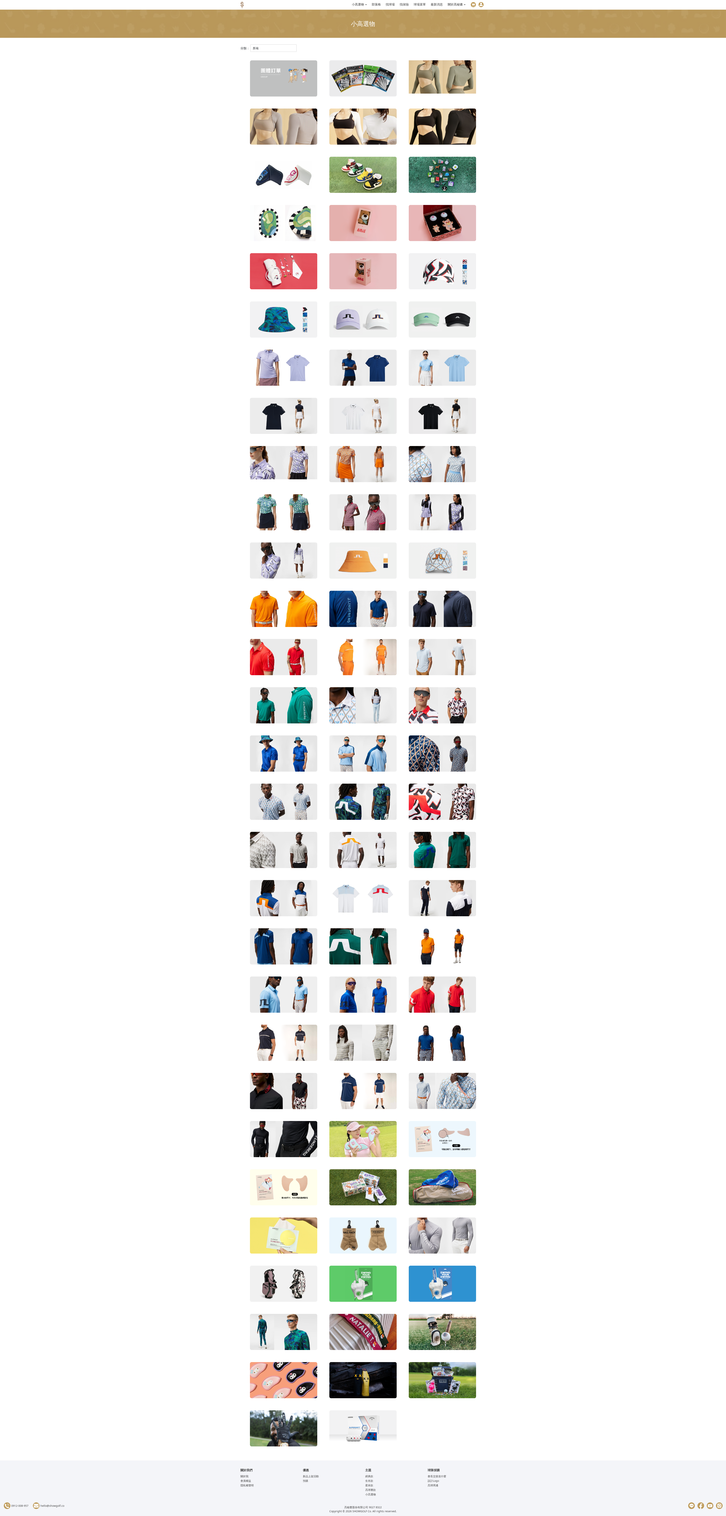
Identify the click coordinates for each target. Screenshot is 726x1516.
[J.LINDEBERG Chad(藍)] (363, 1091)
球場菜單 (420, 4)
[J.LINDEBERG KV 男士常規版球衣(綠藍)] (442, 850)
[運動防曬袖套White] (363, 127)
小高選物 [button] (358, 4)
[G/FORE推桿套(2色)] (283, 175)
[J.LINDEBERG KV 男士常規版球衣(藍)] (283, 947)
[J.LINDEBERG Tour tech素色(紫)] (283, 368)
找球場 (390, 4)
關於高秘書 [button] (456, 4)
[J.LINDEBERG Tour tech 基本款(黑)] (442, 416)
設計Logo (433, 1481)
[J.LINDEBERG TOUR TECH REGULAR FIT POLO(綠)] (283, 706)
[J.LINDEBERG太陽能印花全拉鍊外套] (442, 513)
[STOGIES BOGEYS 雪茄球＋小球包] (442, 1332)
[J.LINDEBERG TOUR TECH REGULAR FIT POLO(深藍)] (363, 609)
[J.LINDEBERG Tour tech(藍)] (442, 465)
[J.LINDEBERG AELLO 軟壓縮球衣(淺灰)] (363, 1043)
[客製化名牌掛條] (363, 1332)
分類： (245, 48)
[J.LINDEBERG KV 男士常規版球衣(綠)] (363, 947)
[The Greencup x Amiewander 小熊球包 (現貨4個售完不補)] (363, 272)
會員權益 (245, 1481)
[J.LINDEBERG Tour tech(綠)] (283, 513)
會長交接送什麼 (437, 1476)
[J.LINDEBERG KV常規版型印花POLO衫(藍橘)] (442, 754)
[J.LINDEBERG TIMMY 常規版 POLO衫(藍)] (283, 754)
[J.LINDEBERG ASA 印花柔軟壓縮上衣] (283, 561)
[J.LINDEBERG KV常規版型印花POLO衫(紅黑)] (442, 802)
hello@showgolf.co (52, 1505)
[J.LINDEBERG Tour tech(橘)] (363, 465)
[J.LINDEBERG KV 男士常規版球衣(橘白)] (363, 850)
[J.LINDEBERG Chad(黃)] (363, 657)
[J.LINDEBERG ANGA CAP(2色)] (363, 320)
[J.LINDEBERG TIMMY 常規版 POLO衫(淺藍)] (363, 706)
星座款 (369, 1485)
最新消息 (437, 4)
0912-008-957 (19, 1505)
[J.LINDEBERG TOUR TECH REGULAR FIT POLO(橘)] (283, 609)
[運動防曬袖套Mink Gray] (283, 127)
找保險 (404, 4)
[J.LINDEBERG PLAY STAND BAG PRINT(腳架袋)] (283, 1284)
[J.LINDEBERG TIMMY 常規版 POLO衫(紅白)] (442, 706)
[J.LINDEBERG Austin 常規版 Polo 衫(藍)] (442, 1043)
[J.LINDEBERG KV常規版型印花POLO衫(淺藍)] (283, 802)
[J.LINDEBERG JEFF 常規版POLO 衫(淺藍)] (363, 899)
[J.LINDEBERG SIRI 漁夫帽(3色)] (363, 561)
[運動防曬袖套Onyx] (442, 127)
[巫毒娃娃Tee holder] (442, 1381)
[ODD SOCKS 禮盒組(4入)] (363, 1188)
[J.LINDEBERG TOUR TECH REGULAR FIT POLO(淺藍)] (442, 657)
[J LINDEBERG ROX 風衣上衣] (363, 754)
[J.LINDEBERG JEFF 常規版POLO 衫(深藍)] (283, 899)
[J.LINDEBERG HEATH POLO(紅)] (442, 995)
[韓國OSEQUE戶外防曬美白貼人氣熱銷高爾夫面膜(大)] (283, 1188)
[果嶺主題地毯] (283, 224)
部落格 (376, 4)
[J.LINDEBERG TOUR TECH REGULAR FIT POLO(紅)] (283, 657)
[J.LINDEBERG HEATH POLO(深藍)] (363, 995)
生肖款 (369, 1481)
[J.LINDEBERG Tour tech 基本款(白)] (363, 416)
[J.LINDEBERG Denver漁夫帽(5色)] (283, 320)
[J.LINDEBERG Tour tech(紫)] (283, 465)
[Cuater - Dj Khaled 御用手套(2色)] (283, 1429)
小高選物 (370, 1494)
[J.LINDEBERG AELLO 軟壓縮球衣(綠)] (283, 1332)
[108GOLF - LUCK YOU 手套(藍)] (442, 1284)
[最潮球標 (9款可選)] (442, 175)
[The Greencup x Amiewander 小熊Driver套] (363, 224)
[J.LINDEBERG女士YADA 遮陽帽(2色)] (442, 320)
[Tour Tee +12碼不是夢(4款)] (363, 79)
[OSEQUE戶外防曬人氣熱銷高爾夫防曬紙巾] (283, 1236)
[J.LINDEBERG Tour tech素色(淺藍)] (442, 368)
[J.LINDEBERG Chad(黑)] (283, 1043)
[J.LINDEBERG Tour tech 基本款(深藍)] (283, 416)
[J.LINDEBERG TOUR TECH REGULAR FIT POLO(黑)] (442, 609)
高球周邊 (433, 1485)
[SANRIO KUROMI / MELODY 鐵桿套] (283, 1381)
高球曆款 (370, 1490)
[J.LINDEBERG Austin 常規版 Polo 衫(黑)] (283, 1091)
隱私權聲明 (247, 1485)
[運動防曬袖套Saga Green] (442, 79)
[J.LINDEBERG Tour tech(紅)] (363, 513)
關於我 (244, 1476)
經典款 (369, 1476)
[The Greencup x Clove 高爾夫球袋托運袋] (442, 1188)
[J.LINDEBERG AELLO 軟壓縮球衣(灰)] (442, 1236)
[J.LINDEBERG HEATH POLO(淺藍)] (283, 995)
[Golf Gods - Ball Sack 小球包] (363, 1236)
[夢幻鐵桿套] (363, 1140)
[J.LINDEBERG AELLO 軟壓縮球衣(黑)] (283, 1140)
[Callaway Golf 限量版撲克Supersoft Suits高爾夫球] (363, 1429)
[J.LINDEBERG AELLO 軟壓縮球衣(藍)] (442, 1091)
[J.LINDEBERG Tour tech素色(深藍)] (363, 368)
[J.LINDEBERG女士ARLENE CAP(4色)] (442, 561)
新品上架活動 (311, 1476)
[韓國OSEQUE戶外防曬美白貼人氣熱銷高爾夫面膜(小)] (442, 1140)
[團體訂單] (283, 79)
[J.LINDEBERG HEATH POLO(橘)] (442, 947)
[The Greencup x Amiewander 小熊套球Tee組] (442, 224)
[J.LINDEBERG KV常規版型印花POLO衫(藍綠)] (363, 802)
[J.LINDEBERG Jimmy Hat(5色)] (442, 272)
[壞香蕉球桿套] (363, 1381)
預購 (305, 1481)
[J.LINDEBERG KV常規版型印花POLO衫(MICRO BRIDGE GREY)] (283, 850)
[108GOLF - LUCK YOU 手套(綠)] (363, 1284)
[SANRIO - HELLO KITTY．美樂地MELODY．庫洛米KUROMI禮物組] (283, 272)
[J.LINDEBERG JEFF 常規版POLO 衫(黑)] (442, 899)
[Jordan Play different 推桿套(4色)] (363, 175)
